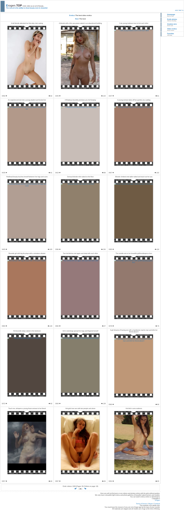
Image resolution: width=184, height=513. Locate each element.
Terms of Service (141, 503)
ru (182, 10)
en (180, 10)
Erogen (157, 500)
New (76, 19)
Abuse (150, 503)
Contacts (157, 503)
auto (176, 10)
